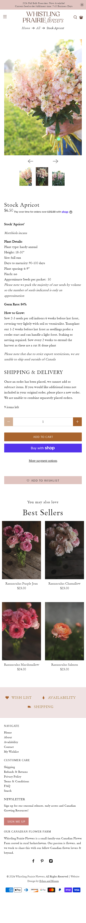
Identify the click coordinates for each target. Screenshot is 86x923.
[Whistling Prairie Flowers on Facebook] (35, 862)
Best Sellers (43, 512)
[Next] (56, 161)
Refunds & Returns (16, 772)
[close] (82, 5)
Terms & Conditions (16, 781)
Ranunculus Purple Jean (21, 584)
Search (8, 790)
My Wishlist (11, 751)
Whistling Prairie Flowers (30, 876)
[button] (43, 480)
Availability (11, 742)
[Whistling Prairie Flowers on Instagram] (53, 862)
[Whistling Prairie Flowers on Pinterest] (44, 862)
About (8, 737)
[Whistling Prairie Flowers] (43, 17)
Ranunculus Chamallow (64, 584)
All (38, 28)
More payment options (43, 460)
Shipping (9, 767)
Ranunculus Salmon (64, 665)
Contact (9, 747)
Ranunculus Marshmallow (21, 665)
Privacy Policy (12, 776)
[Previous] (30, 161)
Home (26, 28)
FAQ (7, 786)
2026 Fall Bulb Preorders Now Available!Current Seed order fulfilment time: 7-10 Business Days (44, 5)
